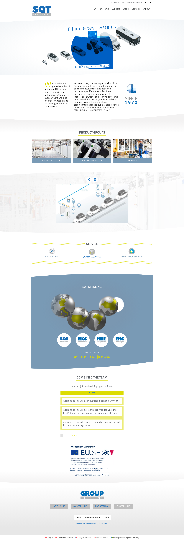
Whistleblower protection (92, 517)
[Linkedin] (150, 2)
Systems (104, 9)
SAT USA (146, 9)
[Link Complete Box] (92, 401)
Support (116, 9)
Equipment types (52, 160)
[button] (58, 203)
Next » (74, 435)
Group (126, 9)
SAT (95, 9)
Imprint (107, 517)
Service (132, 160)
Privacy (78, 517)
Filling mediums (92, 160)
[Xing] (145, 2)
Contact (136, 9)
